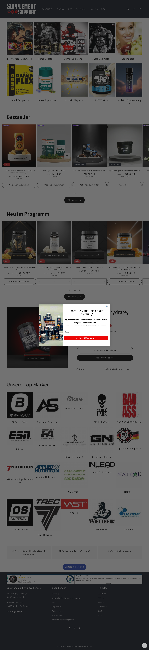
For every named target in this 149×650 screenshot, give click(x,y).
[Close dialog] (108, 306)
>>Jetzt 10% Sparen (85, 338)
